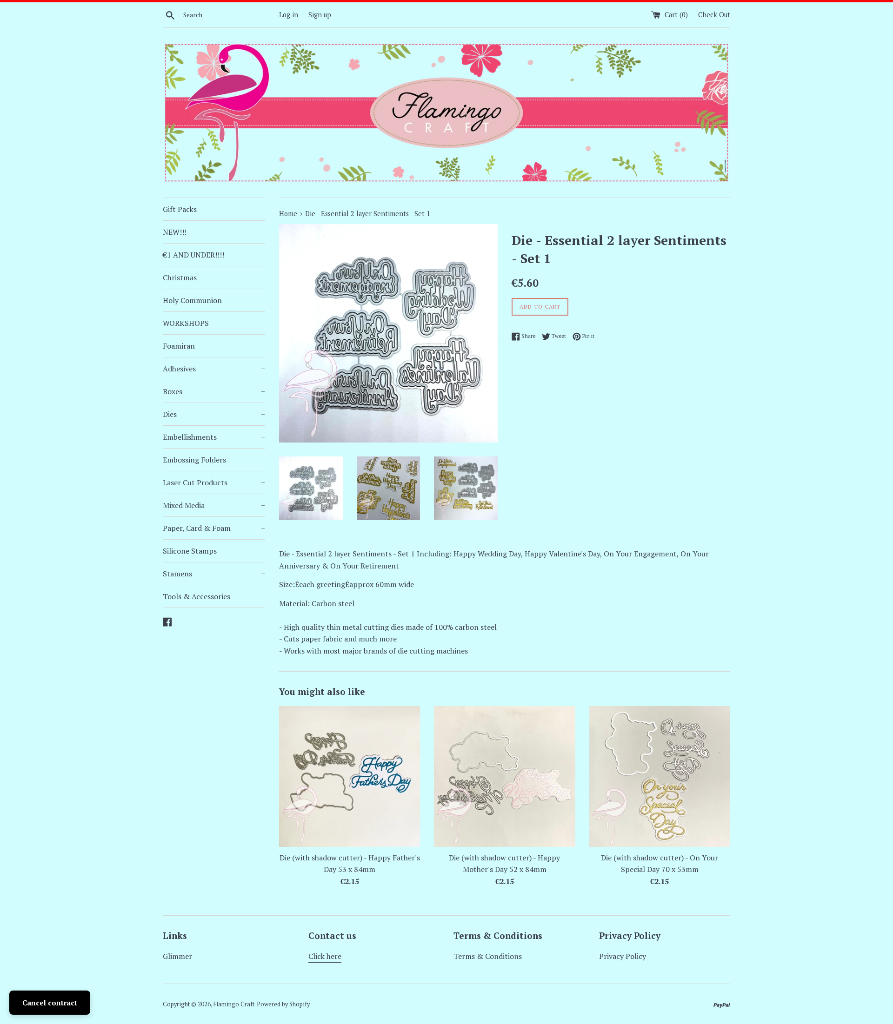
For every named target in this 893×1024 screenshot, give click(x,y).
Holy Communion (192, 300)
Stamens (214, 573)
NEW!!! (175, 232)
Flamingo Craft (233, 1004)
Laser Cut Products (214, 482)
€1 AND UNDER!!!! (193, 255)
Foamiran (214, 346)
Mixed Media (214, 505)
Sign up (319, 14)
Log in (288, 14)
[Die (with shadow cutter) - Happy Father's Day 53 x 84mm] (349, 776)
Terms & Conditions (487, 956)
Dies (214, 414)
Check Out (714, 14)
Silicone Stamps (190, 551)
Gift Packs (180, 209)
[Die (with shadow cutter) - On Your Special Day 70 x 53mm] (659, 776)
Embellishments (214, 437)
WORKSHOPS (186, 323)
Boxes (214, 391)
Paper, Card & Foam (214, 528)
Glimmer (177, 956)
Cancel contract (49, 1002)
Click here (324, 956)
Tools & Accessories (196, 596)
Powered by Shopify (283, 1004)
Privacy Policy (622, 956)
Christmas (180, 277)
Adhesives (214, 368)
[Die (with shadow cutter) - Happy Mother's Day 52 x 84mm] (504, 776)
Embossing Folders (194, 460)
